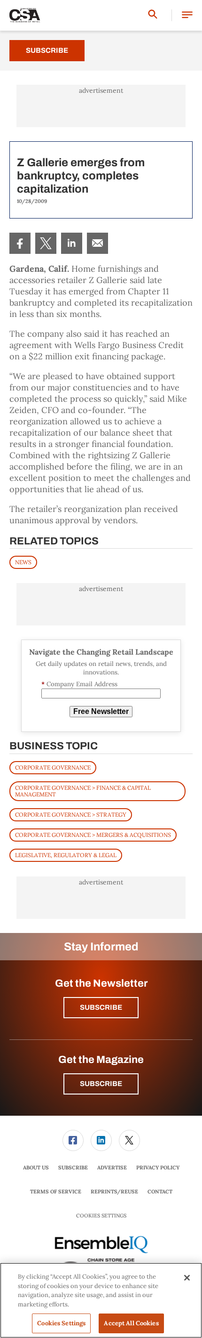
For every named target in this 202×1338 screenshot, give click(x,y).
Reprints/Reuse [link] (114, 1191)
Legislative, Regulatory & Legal (66, 855)
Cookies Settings (101, 1215)
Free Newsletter (101, 711)
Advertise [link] (112, 1167)
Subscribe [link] (73, 1167)
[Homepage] (24, 15)
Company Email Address (79, 684)
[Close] (187, 1277)
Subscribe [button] (101, 1007)
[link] (20, 243)
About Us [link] (36, 1167)
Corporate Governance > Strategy (70, 814)
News (23, 562)
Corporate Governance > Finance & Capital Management (83, 791)
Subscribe (47, 50)
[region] (101, 1300)
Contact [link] (160, 1191)
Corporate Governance (53, 767)
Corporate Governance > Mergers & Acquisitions (93, 834)
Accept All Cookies (131, 1323)
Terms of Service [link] (55, 1191)
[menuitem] (20, 243)
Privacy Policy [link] (157, 1167)
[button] (187, 15)
